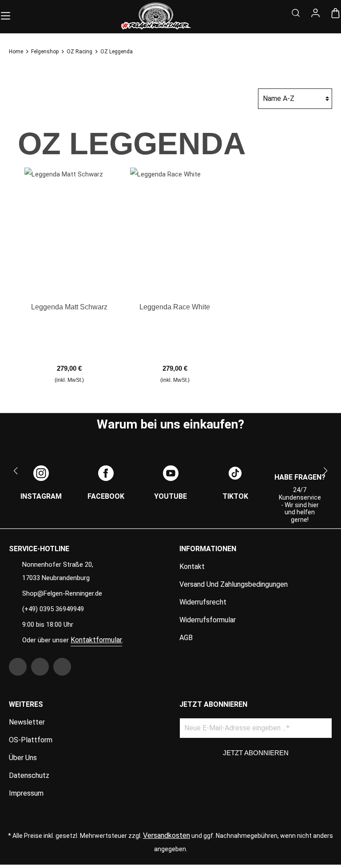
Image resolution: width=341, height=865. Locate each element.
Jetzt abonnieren (256, 753)
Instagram (41, 496)
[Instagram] (41, 473)
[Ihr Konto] (315, 13)
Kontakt (192, 566)
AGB (186, 637)
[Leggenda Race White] (175, 229)
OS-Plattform (30, 740)
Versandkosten (166, 835)
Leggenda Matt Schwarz (69, 307)
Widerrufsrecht (202, 602)
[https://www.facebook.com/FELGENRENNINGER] (18, 667)
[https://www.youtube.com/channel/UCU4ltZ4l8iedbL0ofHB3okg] (62, 667)
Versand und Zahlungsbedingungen (233, 584)
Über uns (23, 757)
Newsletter (27, 722)
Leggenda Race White (174, 307)
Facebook (105, 496)
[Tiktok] (235, 473)
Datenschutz (29, 775)
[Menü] (5, 14)
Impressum (26, 793)
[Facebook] (106, 473)
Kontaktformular (96, 640)
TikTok (235, 496)
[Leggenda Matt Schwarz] (69, 229)
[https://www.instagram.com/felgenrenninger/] (40, 667)
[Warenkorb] (335, 13)
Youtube (170, 496)
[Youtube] (170, 473)
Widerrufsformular (207, 620)
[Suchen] (295, 14)
